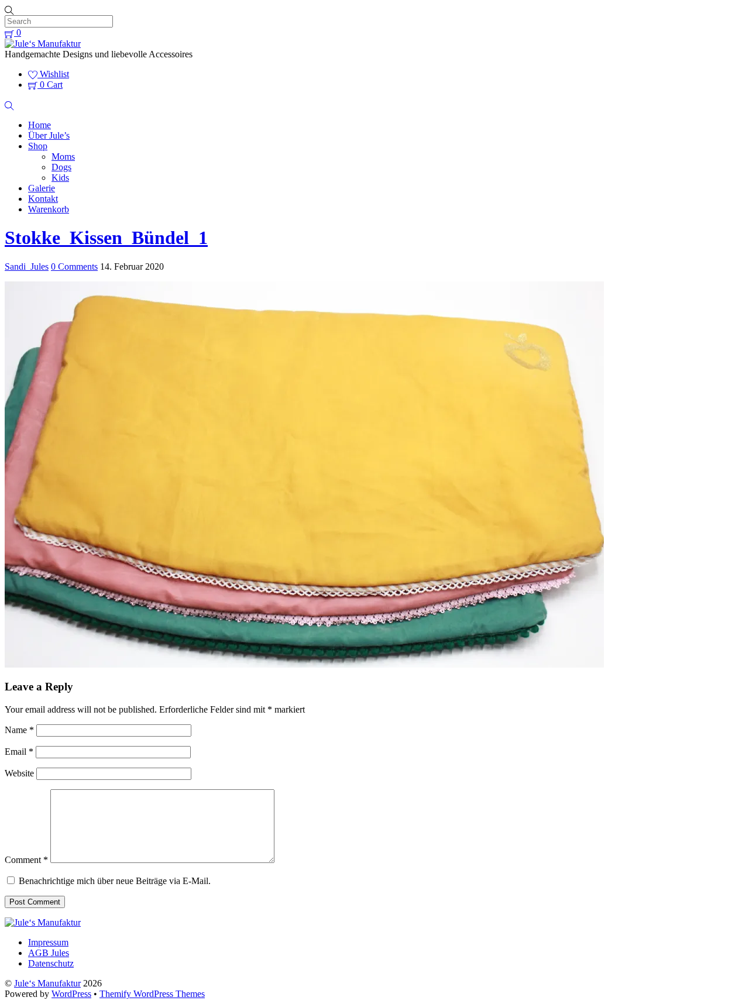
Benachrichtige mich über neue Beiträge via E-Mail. (115, 881)
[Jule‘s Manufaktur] (43, 44)
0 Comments (74, 266)
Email (19, 752)
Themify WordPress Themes (152, 994)
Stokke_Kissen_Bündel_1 (106, 237)
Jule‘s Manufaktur (47, 983)
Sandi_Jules (27, 266)
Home (39, 125)
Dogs (61, 167)
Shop (37, 146)
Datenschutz (51, 963)
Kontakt (43, 199)
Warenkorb (48, 209)
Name (19, 730)
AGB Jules (48, 953)
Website (19, 773)
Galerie (41, 188)
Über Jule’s (49, 135)
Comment (26, 860)
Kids (60, 178)
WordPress (71, 994)
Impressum (48, 942)
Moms (63, 156)
